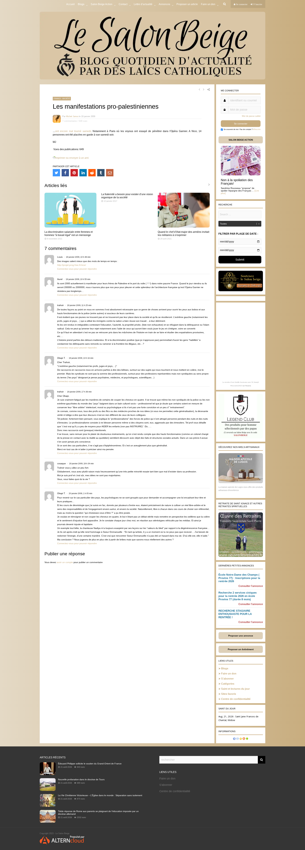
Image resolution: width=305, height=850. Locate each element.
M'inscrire (257, 129)
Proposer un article (187, 4)
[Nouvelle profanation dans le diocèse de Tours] (48, 790)
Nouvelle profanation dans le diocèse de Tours (81, 779)
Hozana (248, 386)
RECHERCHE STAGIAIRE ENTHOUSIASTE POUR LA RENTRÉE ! (235, 614)
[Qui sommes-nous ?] (234, 739)
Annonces (164, 4)
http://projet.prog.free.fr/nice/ (71, 265)
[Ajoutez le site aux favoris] (240, 739)
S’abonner (227, 678)
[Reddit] (92, 172)
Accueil (70, 4)
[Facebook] (65, 172)
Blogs (81, 4)
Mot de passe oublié (251, 116)
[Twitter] (56, 172)
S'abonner (165, 784)
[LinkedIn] (83, 172)
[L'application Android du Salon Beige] (247, 739)
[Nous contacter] (237, 739)
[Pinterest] (74, 172)
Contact (123, 4)
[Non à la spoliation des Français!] (241, 174)
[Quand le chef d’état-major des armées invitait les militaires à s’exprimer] (184, 226)
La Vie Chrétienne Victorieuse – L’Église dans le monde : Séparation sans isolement (100, 795)
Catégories (227, 683)
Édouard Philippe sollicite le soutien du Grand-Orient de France (90, 763)
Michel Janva (72, 116)
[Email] (109, 172)
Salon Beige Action (101, 4)
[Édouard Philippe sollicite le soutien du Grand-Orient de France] (48, 774)
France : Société (62, 98)
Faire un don (228, 673)
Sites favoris (228, 694)
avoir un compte (65, 562)
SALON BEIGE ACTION (241, 140)
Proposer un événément (241, 649)
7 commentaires (69, 121)
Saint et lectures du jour (235, 688)
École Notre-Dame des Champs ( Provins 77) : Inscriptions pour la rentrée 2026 (239, 578)
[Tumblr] (101, 172)
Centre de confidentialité (236, 699)
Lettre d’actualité (143, 4)
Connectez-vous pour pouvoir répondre (77, 269)
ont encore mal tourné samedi (73, 131)
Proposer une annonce (240, 635)
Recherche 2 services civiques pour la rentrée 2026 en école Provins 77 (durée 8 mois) (237, 596)
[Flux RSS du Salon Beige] (244, 739)
